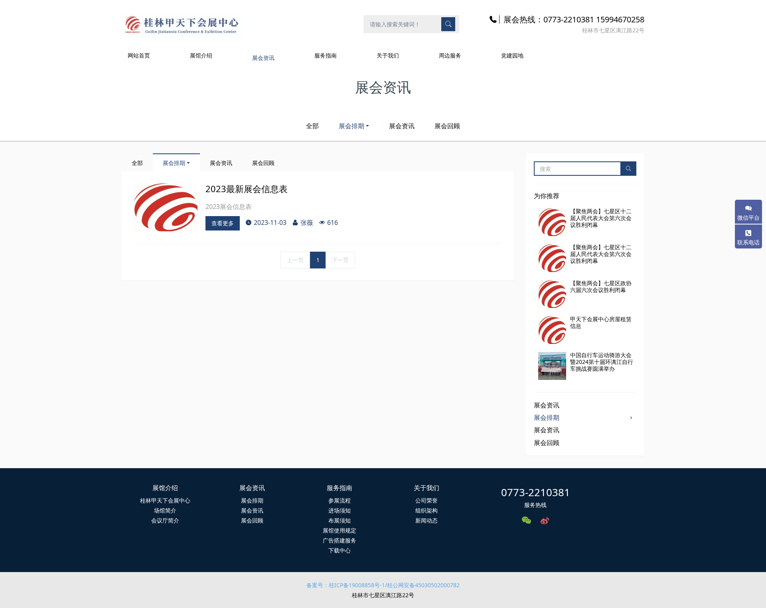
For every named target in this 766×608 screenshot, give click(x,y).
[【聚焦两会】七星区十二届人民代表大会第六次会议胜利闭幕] (552, 222)
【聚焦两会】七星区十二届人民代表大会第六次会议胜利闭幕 (601, 217)
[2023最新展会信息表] (165, 207)
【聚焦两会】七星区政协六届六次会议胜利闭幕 (601, 286)
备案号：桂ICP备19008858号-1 (345, 585)
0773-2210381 (535, 492)
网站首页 (139, 55)
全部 (312, 125)
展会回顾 (447, 125)
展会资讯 (402, 125)
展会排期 (351, 125)
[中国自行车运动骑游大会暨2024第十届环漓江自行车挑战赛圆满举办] (552, 366)
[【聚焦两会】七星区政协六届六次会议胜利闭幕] (552, 294)
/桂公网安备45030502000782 (422, 585)
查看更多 (222, 223)
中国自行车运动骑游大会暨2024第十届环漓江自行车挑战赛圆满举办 (601, 361)
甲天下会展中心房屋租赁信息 (601, 322)
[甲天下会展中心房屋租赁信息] (552, 330)
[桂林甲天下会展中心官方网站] (182, 24)
